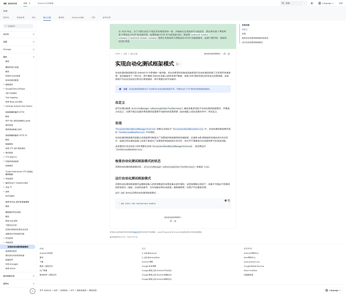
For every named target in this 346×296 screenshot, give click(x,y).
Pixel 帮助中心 (250, 257)
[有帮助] (225, 54)
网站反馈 (93, 290)
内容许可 (136, 232)
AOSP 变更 (124, 41)
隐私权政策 (81, 290)
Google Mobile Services (254, 266)
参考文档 (107, 17)
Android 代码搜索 (46, 3)
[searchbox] (18, 26)
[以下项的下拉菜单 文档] (30, 3)
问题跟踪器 (248, 275)
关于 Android (45, 290)
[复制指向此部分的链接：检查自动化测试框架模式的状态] (163, 161)
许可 (72, 290)
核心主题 (47, 17)
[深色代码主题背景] (225, 200)
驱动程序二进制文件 (48, 275)
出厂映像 (43, 270)
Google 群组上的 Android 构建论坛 (157, 275)
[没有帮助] (229, 54)
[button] (16, 34)
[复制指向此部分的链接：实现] (124, 123)
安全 (34, 17)
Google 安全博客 (149, 266)
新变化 (6, 17)
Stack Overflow (250, 270)
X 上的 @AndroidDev (151, 257)
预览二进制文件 (46, 266)
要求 (41, 257)
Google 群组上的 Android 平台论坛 (157, 270)
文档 (25, 3)
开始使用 (20, 17)
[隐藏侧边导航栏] (32, 291)
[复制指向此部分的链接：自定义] (127, 102)
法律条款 (64, 290)
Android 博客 (147, 262)
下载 (41, 262)
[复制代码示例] (229, 200)
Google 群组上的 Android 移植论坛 (157, 279)
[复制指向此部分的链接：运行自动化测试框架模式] (153, 178)
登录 (341, 3)
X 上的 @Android (149, 253)
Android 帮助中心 (251, 253)
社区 (55, 290)
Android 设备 (78, 17)
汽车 (93, 17)
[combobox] (293, 3)
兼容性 (61, 17)
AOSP (117, 54)
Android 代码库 (46, 253)
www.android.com (252, 262)
